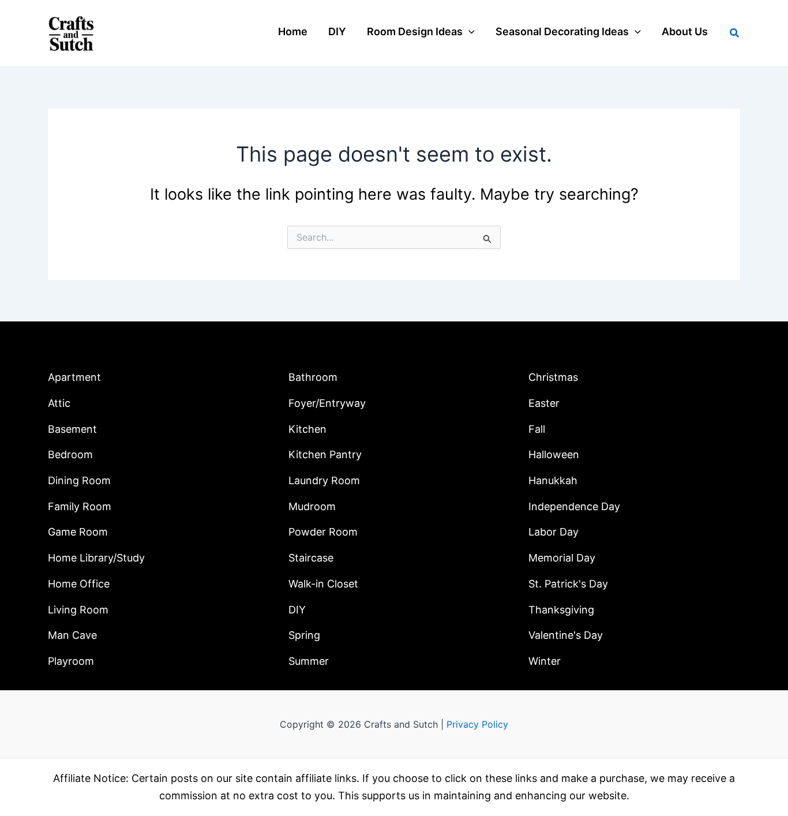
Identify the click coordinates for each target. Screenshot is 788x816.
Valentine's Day (565, 635)
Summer (308, 661)
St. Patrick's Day (568, 584)
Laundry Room (324, 480)
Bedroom (70, 454)
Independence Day (574, 506)
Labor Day (553, 532)
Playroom (71, 661)
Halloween (553, 454)
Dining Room (79, 480)
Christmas (553, 377)
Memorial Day (561, 558)
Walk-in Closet (323, 584)
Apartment (74, 377)
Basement (72, 429)
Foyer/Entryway (327, 403)
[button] (469, 32)
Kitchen (307, 429)
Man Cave (72, 635)
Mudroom (312, 506)
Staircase (310, 558)
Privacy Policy (477, 724)
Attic (59, 403)
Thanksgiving (561, 610)
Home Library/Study (96, 558)
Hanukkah (552, 480)
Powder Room (323, 532)
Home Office (79, 584)
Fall (536, 429)
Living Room (78, 610)
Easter (544, 403)
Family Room (79, 506)
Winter (544, 661)
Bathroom (312, 377)
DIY (297, 610)
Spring (304, 635)
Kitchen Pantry (325, 454)
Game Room (78, 532)
